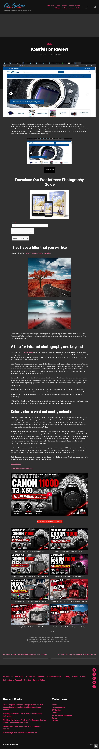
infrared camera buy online (36, 637)
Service (27, 680)
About (83, 676)
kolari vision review (42, 643)
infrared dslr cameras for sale (37, 641)
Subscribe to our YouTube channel (50, 522)
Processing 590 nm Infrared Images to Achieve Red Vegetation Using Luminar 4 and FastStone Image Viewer (23, 707)
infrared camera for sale (52, 637)
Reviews (71, 8)
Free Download (20, 238)
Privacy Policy (39, 680)
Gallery (64, 8)
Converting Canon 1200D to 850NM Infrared (20, 733)
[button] (52, 526)
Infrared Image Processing (62, 715)
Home (58, 5)
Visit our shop (16, 464)
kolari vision (32, 643)
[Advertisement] (49, 25)
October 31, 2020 (56, 55)
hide (53, 169)
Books (78, 8)
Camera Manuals (74, 5)
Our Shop (64, 5)
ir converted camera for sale (54, 641)
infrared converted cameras (41, 639)
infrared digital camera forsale (58, 639)
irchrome (65, 641)
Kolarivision (28, 352)
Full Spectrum (13, 744)
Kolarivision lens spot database (22, 468)
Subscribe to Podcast (12, 680)
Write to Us (50, 5)
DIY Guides (57, 8)
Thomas (44, 55)
